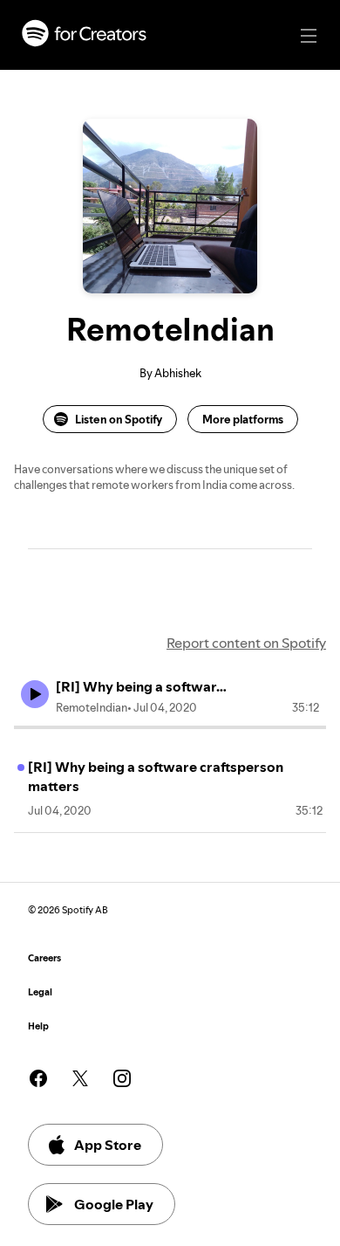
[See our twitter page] (80, 1078)
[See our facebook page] (38, 1078)
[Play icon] (35, 694)
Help (38, 1026)
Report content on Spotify (246, 642)
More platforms (242, 419)
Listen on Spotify (118, 419)
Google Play (113, 1204)
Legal (40, 992)
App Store (107, 1144)
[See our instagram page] (122, 1078)
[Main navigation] (308, 35)
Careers (44, 958)
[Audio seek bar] (170, 727)
